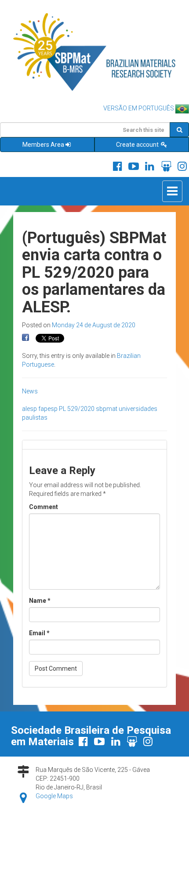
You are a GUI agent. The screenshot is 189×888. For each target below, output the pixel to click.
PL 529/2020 (76, 408)
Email (39, 633)
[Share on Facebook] (25, 337)
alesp (29, 408)
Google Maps (54, 796)
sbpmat (106, 408)
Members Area (43, 144)
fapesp (48, 408)
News (30, 391)
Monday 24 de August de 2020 (93, 325)
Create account (138, 144)
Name (40, 600)
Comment (43, 506)
